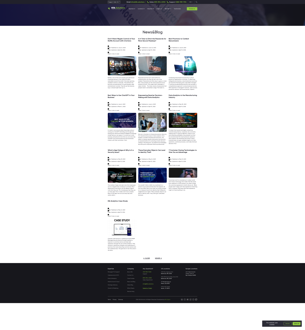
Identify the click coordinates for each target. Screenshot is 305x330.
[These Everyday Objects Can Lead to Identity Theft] (152, 175)
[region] (282, 323)
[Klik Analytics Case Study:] (122, 227)
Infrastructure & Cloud (113, 281)
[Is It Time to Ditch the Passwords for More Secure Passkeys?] (152, 65)
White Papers (130, 288)
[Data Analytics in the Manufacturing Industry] (183, 120)
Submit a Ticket (147, 288)
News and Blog (131, 281)
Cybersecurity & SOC (113, 275)
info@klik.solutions (137, 2)
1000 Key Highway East (167, 272)
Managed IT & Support (114, 271)
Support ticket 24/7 (114, 2)
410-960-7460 (147, 272)
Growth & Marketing (113, 288)
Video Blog (130, 285)
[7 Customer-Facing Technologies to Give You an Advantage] (183, 173)
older (146, 258)
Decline (288, 323)
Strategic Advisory (112, 285)
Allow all (296, 323)
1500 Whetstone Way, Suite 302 (169, 277)
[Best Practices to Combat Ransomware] (183, 65)
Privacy (114, 299)
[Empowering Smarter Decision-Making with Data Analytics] (152, 122)
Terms (109, 299)
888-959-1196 (181, 2)
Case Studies (130, 278)
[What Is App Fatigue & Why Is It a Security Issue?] (122, 175)
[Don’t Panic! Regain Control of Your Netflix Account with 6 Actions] (122, 65)
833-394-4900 (159, 2)
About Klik (129, 271)
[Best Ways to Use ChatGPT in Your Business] (122, 120)
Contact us (192, 8)
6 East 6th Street (165, 287)
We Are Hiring (130, 291)
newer (158, 258)
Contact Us (130, 275)
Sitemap (120, 299)
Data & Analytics (112, 278)
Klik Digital (167, 299)
